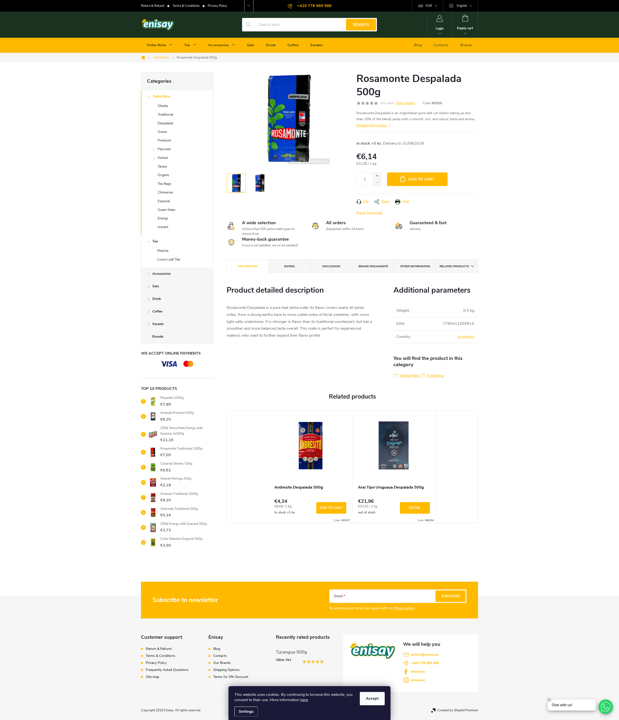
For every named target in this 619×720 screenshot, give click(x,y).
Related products (454, 266)
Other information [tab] (415, 266)
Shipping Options (226, 670)
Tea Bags (164, 183)
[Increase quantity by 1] (377, 176)
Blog (216, 649)
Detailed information (371, 125)
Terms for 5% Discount (230, 677)
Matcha (162, 250)
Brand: (369, 213)
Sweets (158, 324)
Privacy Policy (217, 6)
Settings (246, 711)
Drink (156, 299)
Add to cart (421, 179)
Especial (164, 201)
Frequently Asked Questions (167, 670)
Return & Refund (152, 6)
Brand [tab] (373, 266)
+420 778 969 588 (425, 663)
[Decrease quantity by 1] (377, 182)
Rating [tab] (289, 266)
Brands (157, 336)
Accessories (161, 273)
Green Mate (166, 210)
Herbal (163, 158)
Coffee (157, 311)
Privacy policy (404, 608)
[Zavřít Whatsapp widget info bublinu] (549, 699)
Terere (162, 166)
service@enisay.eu (425, 654)
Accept (372, 698)
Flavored (164, 149)
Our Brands (222, 663)
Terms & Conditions (185, 6)
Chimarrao (165, 192)
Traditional (165, 114)
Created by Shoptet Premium (457, 710)
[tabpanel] (310, 467)
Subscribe (450, 596)
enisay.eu (418, 671)
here (304, 700)
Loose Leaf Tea (168, 259)
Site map (152, 677)
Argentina (465, 336)
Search (361, 24)
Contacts (220, 656)
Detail (415, 507)
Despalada (165, 123)
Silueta (163, 106)
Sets (155, 286)
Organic (163, 175)
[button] (605, 706)
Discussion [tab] (331, 266)
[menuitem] (159, 45)
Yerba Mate (161, 96)
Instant (163, 227)
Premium (164, 140)
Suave (162, 131)
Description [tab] (247, 266)
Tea (155, 241)
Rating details (405, 103)
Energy (163, 218)
